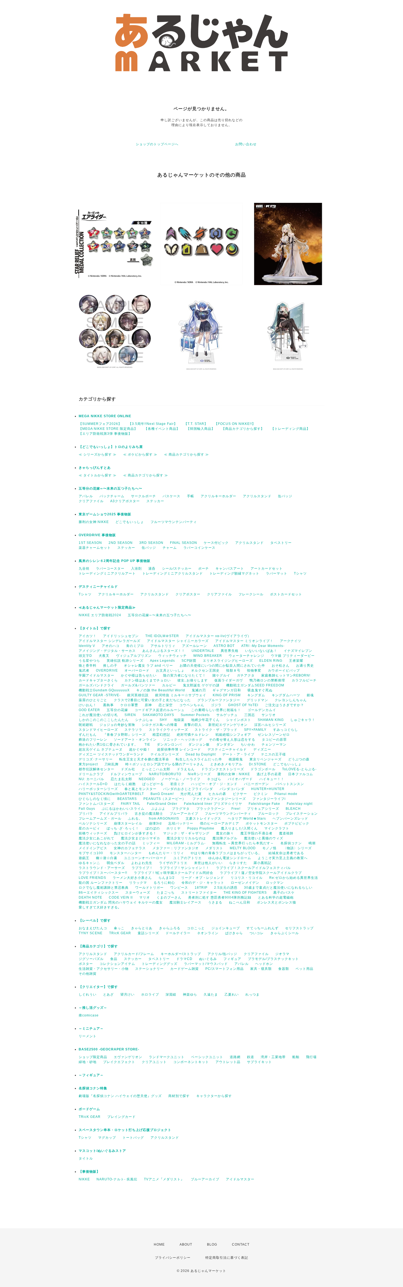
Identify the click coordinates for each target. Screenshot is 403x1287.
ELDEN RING (270, 661)
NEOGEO (147, 779)
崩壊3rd (155, 823)
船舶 (295, 1057)
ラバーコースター (110, 568)
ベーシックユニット (207, 1057)
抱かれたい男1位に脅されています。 (108, 744)
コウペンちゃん (191, 705)
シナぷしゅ (144, 720)
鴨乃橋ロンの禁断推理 (267, 680)
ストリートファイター (199, 892)
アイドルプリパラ (114, 814)
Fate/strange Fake (264, 804)
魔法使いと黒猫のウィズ (263, 838)
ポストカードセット (286, 594)
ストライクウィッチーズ (168, 730)
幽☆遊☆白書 (106, 858)
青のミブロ (135, 646)
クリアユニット (154, 1062)
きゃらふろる (169, 928)
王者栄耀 (296, 661)
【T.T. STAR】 (196, 424)
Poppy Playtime (200, 828)
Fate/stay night (300, 804)
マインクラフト (276, 828)
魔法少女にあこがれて (96, 838)
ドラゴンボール (263, 769)
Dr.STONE (257, 764)
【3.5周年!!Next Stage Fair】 (152, 424)
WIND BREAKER (207, 656)
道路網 (235, 1057)
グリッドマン (257, 700)
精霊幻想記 (161, 735)
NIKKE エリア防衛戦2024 (100, 615)
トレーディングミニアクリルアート (107, 573)
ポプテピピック (296, 823)
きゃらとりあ (141, 928)
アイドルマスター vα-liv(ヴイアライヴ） (218, 636)
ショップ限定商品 (93, 1057)
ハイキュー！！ (271, 779)
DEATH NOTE (90, 897)
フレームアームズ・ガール (100, 818)
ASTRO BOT (224, 646)
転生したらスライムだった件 (199, 759)
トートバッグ (133, 1138)
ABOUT (186, 1244)
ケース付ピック (216, 543)
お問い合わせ (246, 144)
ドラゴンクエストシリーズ (222, 769)
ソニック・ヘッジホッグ (182, 739)
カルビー (169, 685)
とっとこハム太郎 (156, 769)
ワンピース (179, 888)
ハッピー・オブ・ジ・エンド (214, 784)
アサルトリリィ (163, 646)
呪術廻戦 (86, 725)
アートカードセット (267, 568)
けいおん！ (88, 705)
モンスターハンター (126, 853)
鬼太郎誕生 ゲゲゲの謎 (201, 685)
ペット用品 (304, 969)
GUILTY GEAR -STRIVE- (100, 695)
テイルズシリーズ (165, 754)
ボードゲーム (89, 1109)
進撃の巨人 (193, 725)
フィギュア (232, 959)
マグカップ (107, 1138)
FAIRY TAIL (130, 804)
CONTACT (240, 1244)
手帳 (190, 496)
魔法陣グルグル (224, 838)
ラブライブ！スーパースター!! (103, 873)
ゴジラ (216, 705)
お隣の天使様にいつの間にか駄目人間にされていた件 (222, 665)
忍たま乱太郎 (121, 779)
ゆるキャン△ (89, 863)
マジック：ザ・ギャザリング (186, 833)
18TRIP (201, 888)
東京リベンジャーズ (265, 759)
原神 (148, 705)
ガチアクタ (246, 675)
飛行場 (311, 1057)
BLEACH (293, 809)
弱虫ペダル (115, 863)
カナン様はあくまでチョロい (147, 680)
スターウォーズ (137, 892)
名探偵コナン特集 (93, 1088)
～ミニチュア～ (91, 1028)
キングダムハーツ (286, 695)
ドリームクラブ (91, 774)
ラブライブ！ (142, 868)
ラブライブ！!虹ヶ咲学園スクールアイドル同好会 (173, 873)
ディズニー (262, 749)
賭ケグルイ (221, 675)
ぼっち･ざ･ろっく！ (123, 828)
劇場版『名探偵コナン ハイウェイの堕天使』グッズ (120, 1096)
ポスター (86, 964)
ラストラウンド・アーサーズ (102, 868)
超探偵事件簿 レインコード (179, 749)
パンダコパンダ (232, 789)
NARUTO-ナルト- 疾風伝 (117, 1179)
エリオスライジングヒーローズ (228, 661)
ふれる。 (135, 818)
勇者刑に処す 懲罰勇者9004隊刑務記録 (219, 897)
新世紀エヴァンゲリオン (228, 725)
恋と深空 (165, 705)
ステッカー (155, 501)
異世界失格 (230, 651)
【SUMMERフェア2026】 (100, 424)
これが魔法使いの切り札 (98, 715)
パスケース (171, 496)
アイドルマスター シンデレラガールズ (109, 641)
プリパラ (86, 814)
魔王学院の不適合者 (256, 833)
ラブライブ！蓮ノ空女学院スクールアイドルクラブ (261, 873)
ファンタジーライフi (269, 799)
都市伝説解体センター (96, 769)
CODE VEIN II (121, 897)
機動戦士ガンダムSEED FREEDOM (255, 685)
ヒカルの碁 (217, 794)
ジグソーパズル (91, 959)
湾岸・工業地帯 (273, 1057)
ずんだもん (88, 735)
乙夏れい (232, 994)
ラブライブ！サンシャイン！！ (184, 868)
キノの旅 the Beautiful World (160, 690)
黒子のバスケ (284, 892)
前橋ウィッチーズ (93, 833)
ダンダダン (225, 744)
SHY (163, 720)
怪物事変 (254, 670)
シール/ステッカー (177, 568)
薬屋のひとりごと (93, 700)
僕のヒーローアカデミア (219, 823)
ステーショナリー (149, 969)
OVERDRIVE (107, 670)
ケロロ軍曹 (129, 705)
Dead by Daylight (201, 754)
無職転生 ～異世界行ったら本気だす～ (243, 843)
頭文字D (85, 656)
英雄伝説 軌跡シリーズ (125, 661)
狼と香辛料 (88, 665)
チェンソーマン (274, 744)
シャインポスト (238, 720)
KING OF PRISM (227, 695)
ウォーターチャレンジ (246, 656)
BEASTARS (127, 799)
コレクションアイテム (117, 964)
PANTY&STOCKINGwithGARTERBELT (111, 794)
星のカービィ (89, 828)
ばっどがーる (153, 784)
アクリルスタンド (257, 496)
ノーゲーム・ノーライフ (180, 779)
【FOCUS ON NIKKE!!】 (235, 424)
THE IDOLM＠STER (162, 636)
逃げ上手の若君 (269, 774)
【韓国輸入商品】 (200, 429)
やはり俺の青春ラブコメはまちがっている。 (226, 853)
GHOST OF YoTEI (243, 705)
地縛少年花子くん (205, 720)
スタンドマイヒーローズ (98, 730)
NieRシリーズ (199, 774)
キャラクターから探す (214, 1096)
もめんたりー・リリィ (166, 853)
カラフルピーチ (304, 680)
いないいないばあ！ (261, 651)
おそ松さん (281, 665)
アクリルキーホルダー (218, 496)
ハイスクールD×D (93, 784)
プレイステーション (302, 814)
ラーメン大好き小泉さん (132, 878)
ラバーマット (276, 573)
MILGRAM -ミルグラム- (186, 843)
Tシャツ (300, 573)
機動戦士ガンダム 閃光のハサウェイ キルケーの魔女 (121, 902)
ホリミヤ (173, 828)
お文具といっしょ (170, 670)
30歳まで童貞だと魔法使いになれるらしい (278, 888)
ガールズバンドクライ (96, 685)
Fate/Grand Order (162, 804)
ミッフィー (151, 843)
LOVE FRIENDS (92, 878)
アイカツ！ (88, 636)
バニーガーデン (256, 784)
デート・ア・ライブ (238, 754)
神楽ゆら (190, 994)
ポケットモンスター (262, 823)
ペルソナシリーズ (93, 823)
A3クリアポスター (125, 501)
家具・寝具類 (261, 969)
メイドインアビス (93, 848)
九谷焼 (84, 568)
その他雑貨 (88, 974)
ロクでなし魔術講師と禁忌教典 (104, 888)
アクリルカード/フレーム (134, 954)
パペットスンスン (290, 784)
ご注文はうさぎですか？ (284, 705)
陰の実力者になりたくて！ (184, 675)
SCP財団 (188, 661)
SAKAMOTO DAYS (158, 715)
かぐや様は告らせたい (139, 675)
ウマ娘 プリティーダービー (293, 656)
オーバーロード (136, 670)
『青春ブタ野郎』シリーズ (124, 735)
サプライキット (259, 1062)
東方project (88, 764)
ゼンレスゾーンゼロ (274, 735)
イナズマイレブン (298, 651)
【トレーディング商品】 (290, 429)
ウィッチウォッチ (172, 656)
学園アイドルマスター (96, 675)
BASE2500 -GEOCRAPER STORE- (109, 1049)
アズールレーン (194, 646)
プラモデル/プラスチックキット (273, 959)
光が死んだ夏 (191, 794)
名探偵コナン (291, 843)
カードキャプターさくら (98, 680)
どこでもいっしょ (129, 522)
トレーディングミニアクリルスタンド (172, 573)
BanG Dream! (162, 794)
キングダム (256, 695)
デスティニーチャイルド (98, 587)
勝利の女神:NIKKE (94, 522)
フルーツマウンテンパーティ (174, 522)
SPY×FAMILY (255, 730)
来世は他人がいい (208, 863)
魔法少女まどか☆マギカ (140, 838)
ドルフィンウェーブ (126, 774)
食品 (113, 959)
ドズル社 (128, 769)
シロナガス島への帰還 (159, 725)
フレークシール (251, 594)
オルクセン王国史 (205, 670)
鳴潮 (312, 843)
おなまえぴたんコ (93, 928)
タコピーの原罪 (274, 739)
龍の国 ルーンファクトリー (101, 883)
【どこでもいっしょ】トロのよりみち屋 (112, 447)
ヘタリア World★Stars (247, 818)
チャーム (170, 548)
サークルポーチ (143, 496)
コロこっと (196, 928)
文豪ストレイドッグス (203, 818)
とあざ (108, 994)
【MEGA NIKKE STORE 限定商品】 (108, 429)
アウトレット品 (227, 1062)
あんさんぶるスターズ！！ (163, 651)
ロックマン (275, 883)
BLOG (212, 1244)
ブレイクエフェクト (119, 1062)
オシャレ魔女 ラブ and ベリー (148, 665)
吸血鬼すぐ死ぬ (260, 690)
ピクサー (240, 794)
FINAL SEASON (183, 543)
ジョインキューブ (225, 928)
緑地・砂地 (88, 1062)
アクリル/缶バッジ (222, 954)
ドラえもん (186, 769)
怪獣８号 (233, 670)
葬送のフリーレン (93, 739)
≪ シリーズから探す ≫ (98, 454)
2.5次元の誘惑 (225, 888)
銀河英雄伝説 (138, 695)
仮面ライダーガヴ (228, 680)
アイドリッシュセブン (121, 636)
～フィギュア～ (91, 1075)
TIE (147, 744)
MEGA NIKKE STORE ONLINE (105, 416)
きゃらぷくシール (284, 933)
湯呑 (151, 568)
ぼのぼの (153, 828)
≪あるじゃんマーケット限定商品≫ (107, 607)
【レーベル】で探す (95, 920)
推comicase (89, 1015)
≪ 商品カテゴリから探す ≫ (186, 454)
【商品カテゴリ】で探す (98, 946)
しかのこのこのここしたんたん (104, 720)
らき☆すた (238, 863)
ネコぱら (214, 779)
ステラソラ (133, 730)
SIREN (130, 715)
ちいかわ (248, 744)
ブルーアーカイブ (184, 814)
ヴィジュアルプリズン (134, 656)
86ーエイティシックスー (99, 892)
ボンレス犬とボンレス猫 (276, 902)
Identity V (87, 646)
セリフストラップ (299, 928)
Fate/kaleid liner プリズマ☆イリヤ (213, 804)
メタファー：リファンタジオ (175, 848)
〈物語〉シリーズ (297, 848)
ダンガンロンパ (169, 744)
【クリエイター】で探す (98, 987)
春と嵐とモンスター (140, 789)
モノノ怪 (269, 848)
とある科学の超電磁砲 (276, 897)
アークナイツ (290, 641)
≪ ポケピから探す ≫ (140, 454)
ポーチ (203, 568)
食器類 (283, 969)
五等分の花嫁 (117, 710)
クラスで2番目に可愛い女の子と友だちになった (152, 700)
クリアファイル (91, 501)
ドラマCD (184, 959)
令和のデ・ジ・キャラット (202, 883)
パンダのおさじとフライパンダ (188, 789)
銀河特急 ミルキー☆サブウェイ (180, 695)
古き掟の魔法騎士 (149, 814)
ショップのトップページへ (157, 144)
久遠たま (211, 994)
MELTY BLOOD (243, 848)
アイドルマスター (240, 1179)
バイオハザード (240, 779)
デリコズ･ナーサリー (96, 759)
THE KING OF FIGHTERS (245, 892)
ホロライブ (150, 994)
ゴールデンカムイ (262, 710)
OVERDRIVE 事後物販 (97, 535)
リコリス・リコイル (247, 878)
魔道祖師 (286, 833)
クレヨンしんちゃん (291, 700)
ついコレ (256, 933)
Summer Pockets (195, 715)
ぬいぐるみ (208, 959)
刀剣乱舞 (111, 764)
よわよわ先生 (141, 863)
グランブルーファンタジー (218, 700)
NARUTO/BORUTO (165, 774)
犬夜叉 (104, 656)
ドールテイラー (178, 933)
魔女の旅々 (225, 833)
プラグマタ (181, 809)
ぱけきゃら (234, 933)
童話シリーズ (148, 933)
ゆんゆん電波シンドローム (229, 858)
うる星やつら (89, 661)
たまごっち (166, 892)
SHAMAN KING (271, 720)
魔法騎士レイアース (185, 902)
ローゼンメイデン (245, 883)
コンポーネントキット (191, 1062)
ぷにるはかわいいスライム (123, 809)
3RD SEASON (151, 543)
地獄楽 (179, 720)
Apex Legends (162, 661)
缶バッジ (285, 496)
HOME (159, 1244)
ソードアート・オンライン (135, 739)
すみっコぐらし (285, 730)
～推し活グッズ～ (93, 1008)
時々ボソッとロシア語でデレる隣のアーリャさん (164, 764)
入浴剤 (136, 568)
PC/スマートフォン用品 (224, 969)
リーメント (88, 1036)
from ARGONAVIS (164, 818)
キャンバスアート (229, 568)
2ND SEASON (121, 543)
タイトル (86, 1158)
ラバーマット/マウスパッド (206, 964)
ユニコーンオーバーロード (145, 858)
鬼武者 (84, 670)
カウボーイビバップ (284, 670)
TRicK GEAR (120, 933)
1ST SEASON (90, 543)
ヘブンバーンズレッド (290, 818)
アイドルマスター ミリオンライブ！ (244, 641)
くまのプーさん (169, 897)
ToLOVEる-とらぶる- (299, 769)
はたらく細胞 (125, 784)
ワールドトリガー (149, 888)
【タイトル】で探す (95, 628)
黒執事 (108, 705)
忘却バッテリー (180, 823)
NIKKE (84, 1179)
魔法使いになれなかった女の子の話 (107, 843)
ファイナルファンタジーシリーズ (219, 799)
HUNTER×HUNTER (268, 789)
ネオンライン (207, 933)
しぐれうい (88, 994)
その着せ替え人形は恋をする (232, 739)
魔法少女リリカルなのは (186, 838)
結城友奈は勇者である (286, 853)
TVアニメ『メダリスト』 (164, 1179)
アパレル (86, 496)
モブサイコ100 (91, 853)
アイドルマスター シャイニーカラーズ (178, 641)
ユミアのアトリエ (187, 858)
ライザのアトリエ (173, 863)
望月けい (127, 994)
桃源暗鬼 (236, 759)
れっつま (252, 994)
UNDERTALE (203, 651)
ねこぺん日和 (239, 902)
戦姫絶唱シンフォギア (233, 735)
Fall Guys (87, 809)
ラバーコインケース (199, 548)
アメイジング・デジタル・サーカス (107, 651)
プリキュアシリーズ (263, 809)
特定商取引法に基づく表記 (226, 1258)
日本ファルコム (300, 774)
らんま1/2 (166, 878)
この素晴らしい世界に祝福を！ (216, 710)
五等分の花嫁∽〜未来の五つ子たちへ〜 (112, 488)
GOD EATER (89, 710)
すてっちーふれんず (262, 928)
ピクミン (261, 794)
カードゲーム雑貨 (184, 969)
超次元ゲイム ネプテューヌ (101, 749)
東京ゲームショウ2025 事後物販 (107, 514)
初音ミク (177, 784)
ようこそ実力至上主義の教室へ (283, 858)
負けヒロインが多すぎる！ (135, 833)
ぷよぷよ (158, 809)
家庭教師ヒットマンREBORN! (285, 675)
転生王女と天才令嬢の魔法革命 (144, 759)
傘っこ (119, 928)
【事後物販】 (89, 1172)
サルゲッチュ (227, 715)
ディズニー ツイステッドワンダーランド (111, 754)
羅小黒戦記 (262, 863)
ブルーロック (268, 814)
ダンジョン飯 (199, 744)
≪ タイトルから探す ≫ (98, 475)
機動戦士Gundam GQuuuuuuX (104, 690)
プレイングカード (121, 1117)
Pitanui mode (285, 794)
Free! (235, 809)
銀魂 (310, 695)
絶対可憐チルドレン (193, 735)
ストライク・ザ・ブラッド (216, 730)
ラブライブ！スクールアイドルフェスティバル (253, 868)
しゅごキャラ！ (302, 720)
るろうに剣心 (164, 883)
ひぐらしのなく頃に (95, 799)
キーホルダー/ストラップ (181, 954)
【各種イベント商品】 (162, 429)
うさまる (215, 902)
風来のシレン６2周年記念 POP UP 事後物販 (115, 561)
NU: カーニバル (91, 779)
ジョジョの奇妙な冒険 (117, 725)
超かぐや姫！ (140, 749)
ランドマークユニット (167, 1057)
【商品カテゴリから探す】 (243, 429)
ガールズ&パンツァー (138, 685)
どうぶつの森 (299, 759)
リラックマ (138, 883)
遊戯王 (84, 858)
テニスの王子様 (273, 754)
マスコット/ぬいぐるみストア (102, 1151)
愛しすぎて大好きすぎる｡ (99, 907)
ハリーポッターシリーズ (98, 789)
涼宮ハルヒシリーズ (270, 725)
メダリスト (214, 848)
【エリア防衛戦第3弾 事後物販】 (105, 434)
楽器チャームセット (95, 548)
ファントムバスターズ (96, 804)
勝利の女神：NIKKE (233, 774)
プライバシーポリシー (173, 1258)
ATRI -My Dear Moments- (263, 646)
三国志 (249, 715)
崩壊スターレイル (128, 823)
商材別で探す (179, 1096)
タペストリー (281, 543)
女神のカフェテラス (130, 848)
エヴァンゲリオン (128, 1057)
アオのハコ (111, 646)
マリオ (144, 897)
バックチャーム (112, 496)
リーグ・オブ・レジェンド (202, 878)
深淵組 (171, 994)
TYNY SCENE (91, 933)
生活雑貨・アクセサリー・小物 (104, 969)
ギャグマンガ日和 (226, 690)
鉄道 (250, 1057)
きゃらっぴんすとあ (95, 468)
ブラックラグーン (210, 809)
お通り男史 (305, 665)
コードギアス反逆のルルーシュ (160, 710)
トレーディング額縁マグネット (234, 573)
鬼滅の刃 (199, 690)
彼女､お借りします (192, 680)
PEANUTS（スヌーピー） (164, 799)
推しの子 (110, 665)
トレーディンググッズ (159, 964)
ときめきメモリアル (226, 764)
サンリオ (269, 715)
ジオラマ (282, 954)
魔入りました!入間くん (239, 828)
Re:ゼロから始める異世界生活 (293, 878)
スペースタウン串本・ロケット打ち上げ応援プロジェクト (125, 1130)
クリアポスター (187, 594)
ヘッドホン (264, 964)
